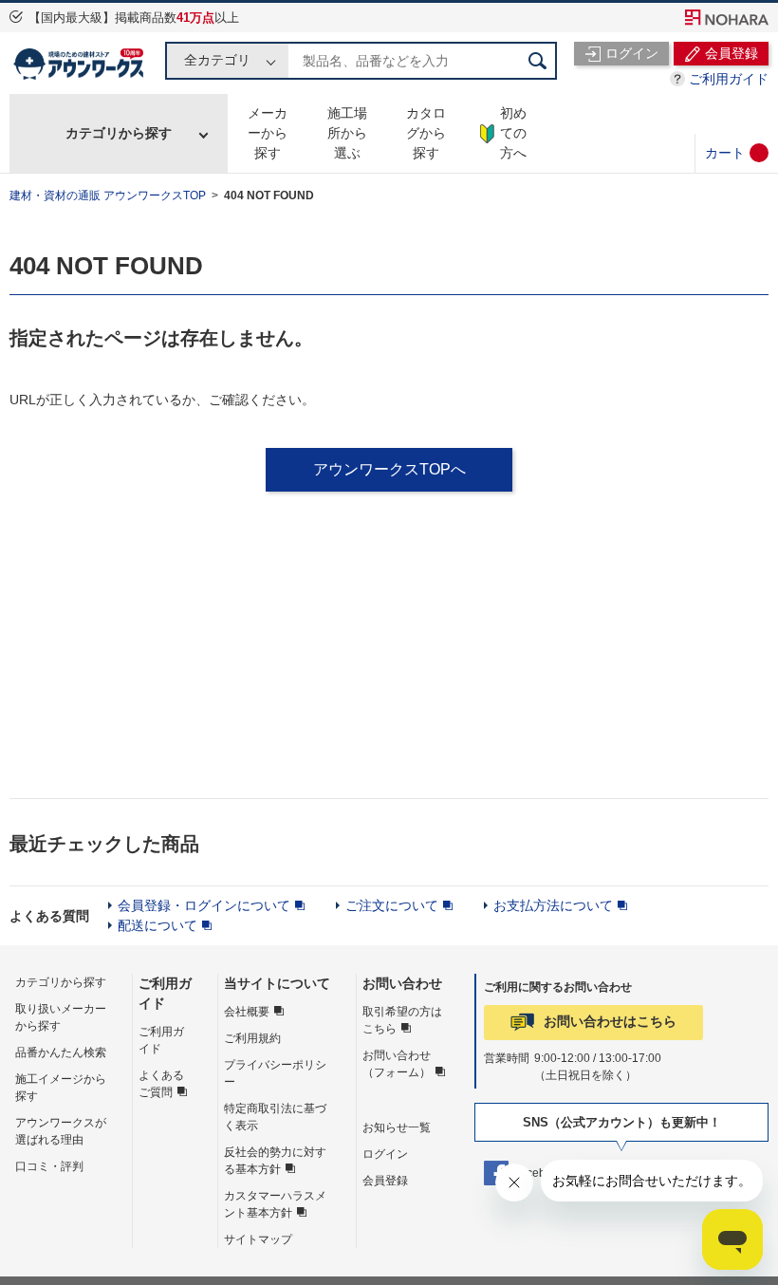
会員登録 (385, 1180)
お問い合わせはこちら (610, 1021)
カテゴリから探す (118, 132)
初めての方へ (513, 132)
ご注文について (391, 905)
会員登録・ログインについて (204, 905)
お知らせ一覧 (396, 1127)
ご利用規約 (252, 1038)
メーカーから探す (267, 132)
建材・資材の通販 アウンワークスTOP (107, 195)
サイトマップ (258, 1239)
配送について (157, 925)
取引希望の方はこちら (402, 1020)
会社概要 (246, 1011)
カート (725, 152)
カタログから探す (426, 132)
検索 (538, 61)
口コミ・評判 (49, 1166)
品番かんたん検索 (60, 1052)
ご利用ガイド (729, 78)
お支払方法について (553, 905)
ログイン (385, 1154)
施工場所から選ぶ (347, 132)
